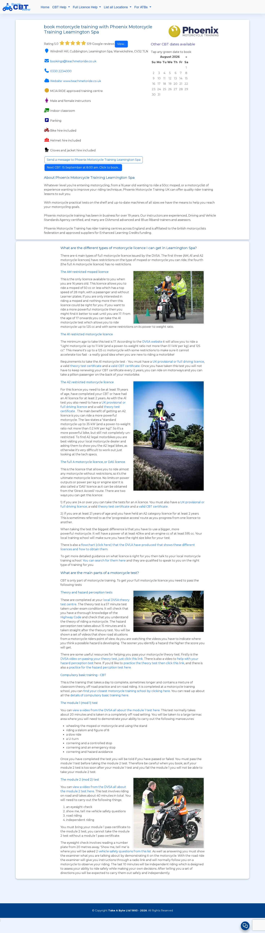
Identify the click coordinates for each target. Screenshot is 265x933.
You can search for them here (104, 560)
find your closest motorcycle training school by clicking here (126, 691)
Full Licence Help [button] (85, 6)
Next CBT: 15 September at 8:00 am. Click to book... (83, 167)
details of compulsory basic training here (99, 695)
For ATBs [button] (141, 6)
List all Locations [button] (116, 6)
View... (121, 44)
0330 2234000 (61, 71)
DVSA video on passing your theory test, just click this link (101, 659)
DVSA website (152, 341)
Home (45, 6)
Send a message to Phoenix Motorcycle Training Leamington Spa (93, 159)
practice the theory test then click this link (153, 663)
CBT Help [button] (59, 6)
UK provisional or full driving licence (178, 361)
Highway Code (70, 617)
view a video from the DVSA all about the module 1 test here (116, 710)
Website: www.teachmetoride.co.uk (75, 81)
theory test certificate (86, 366)
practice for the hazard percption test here (100, 667)
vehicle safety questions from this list (125, 851)
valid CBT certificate (125, 366)
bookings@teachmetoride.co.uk (73, 61)
